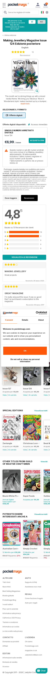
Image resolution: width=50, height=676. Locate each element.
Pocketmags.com (31, 646)
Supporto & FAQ (31, 582)
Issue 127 (7, 389)
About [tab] (41, 320)
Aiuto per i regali (31, 603)
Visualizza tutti (40, 411)
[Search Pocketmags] (5, 12)
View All (44, 461)
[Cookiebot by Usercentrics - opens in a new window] (36, 313)
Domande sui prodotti (11, 641)
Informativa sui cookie (11, 627)
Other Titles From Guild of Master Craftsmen (17, 461)
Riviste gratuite (8, 596)
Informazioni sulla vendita (12, 658)
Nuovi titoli (7, 587)
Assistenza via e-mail (33, 587)
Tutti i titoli (6, 582)
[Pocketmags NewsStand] (17, 5)
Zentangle (7, 443)
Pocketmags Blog (9, 600)
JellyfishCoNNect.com (33, 655)
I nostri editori (8, 604)
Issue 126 (27, 389)
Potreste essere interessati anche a (15, 514)
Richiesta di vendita (10, 662)
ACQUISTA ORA (37, 140)
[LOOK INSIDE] (25, 92)
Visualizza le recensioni (24, 257)
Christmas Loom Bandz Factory (31, 443)
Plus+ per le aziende (10, 609)
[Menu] (4, 4)
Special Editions (13, 410)
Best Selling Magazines (11, 591)
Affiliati (5, 646)
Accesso (6, 666)
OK (25, 351)
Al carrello (12, 395)
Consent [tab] (9, 320)
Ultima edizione (10, 35)
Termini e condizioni (10, 622)
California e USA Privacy (12, 618)
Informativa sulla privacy (12, 613)
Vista (5, 395)
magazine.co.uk (31, 650)
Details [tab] (25, 320)
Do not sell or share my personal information (25, 360)
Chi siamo (28, 641)
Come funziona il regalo (34, 598)
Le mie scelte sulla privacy (13, 631)
